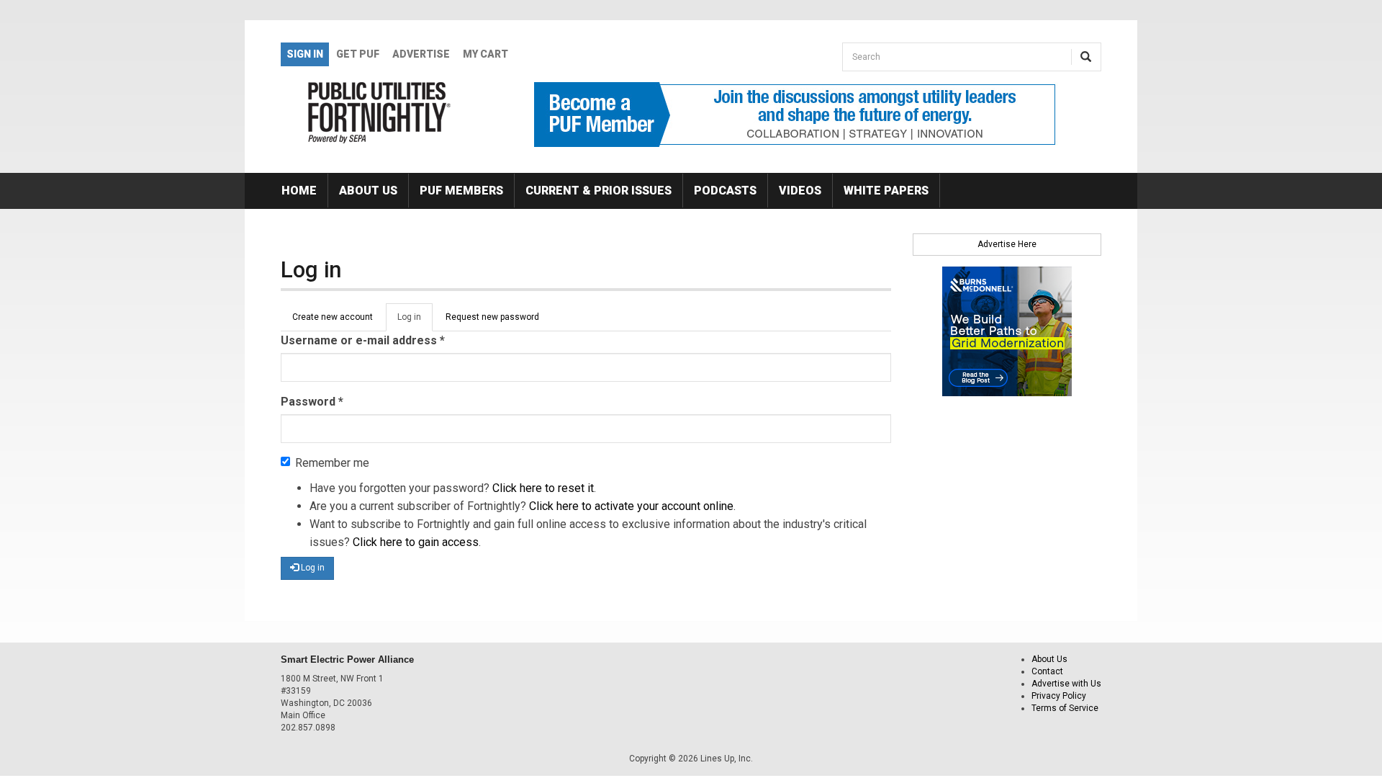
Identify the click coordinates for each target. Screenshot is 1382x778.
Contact (1047, 671)
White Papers (886, 190)
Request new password (492, 317)
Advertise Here (1006, 244)
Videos (800, 190)
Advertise (421, 54)
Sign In (304, 54)
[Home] (380, 112)
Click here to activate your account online (631, 506)
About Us (368, 190)
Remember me (332, 463)
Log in (415, 321)
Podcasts (725, 190)
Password (312, 401)
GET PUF (357, 54)
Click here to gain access (416, 542)
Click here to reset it (543, 488)
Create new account (332, 317)
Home (299, 190)
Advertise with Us (1066, 684)
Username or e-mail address (363, 340)
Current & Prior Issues (598, 190)
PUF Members (461, 190)
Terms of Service (1064, 708)
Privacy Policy (1058, 696)
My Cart (485, 54)
